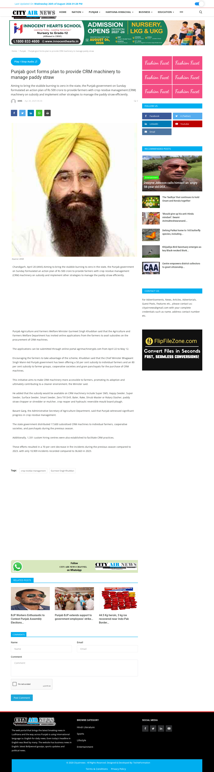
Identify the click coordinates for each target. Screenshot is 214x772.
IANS (20, 100)
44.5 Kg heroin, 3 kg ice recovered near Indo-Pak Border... (114, 619)
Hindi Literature (86, 727)
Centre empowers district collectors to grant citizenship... (181, 265)
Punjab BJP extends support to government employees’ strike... (74, 617)
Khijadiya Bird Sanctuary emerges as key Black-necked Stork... (181, 249)
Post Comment (22, 697)
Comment (16, 656)
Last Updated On (48, 3)
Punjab (23, 51)
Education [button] (165, 12)
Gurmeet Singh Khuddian (62, 470)
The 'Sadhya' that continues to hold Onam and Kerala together (180, 199)
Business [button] (145, 12)
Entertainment (85, 746)
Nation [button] (77, 12)
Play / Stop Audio (24, 61)
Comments (19, 634)
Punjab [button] (94, 12)
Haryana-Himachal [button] (119, 12)
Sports (80, 733)
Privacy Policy (118, 768)
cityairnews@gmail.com (155, 307)
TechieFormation (141, 762)
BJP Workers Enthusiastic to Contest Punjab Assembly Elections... (28, 619)
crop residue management (33, 470)
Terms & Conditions (97, 768)
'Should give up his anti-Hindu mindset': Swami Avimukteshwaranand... (178, 217)
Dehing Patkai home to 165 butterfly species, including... (181, 232)
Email (80, 642)
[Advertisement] (74, 305)
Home (62, 12)
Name (14, 642)
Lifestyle (81, 740)
